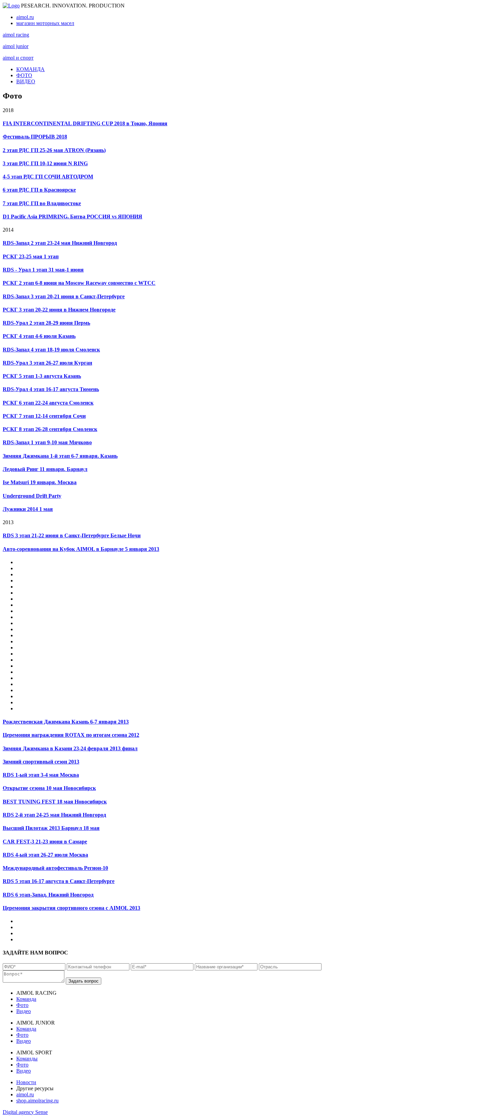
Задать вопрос (83, 981)
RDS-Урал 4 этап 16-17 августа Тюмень (51, 389)
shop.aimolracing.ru (37, 1100)
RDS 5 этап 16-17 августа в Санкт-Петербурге (59, 881)
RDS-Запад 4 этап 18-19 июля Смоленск (51, 349)
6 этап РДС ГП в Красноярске (39, 190)
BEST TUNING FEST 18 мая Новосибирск (55, 801)
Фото (22, 1005)
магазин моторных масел (45, 23)
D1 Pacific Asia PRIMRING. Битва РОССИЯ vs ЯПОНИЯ (72, 216)
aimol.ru (25, 17)
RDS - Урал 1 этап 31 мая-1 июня (43, 270)
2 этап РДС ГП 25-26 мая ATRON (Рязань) (54, 150)
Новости (26, 1082)
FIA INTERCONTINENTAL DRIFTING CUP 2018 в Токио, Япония (85, 123)
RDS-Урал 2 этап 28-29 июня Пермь (46, 323)
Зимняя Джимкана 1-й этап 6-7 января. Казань (60, 456)
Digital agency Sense (25, 1112)
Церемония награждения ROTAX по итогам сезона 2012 (71, 735)
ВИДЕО (25, 81)
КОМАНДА (30, 69)
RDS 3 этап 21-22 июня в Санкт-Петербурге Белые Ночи (72, 535)
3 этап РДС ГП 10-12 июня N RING (45, 163)
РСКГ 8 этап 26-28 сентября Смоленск (50, 429)
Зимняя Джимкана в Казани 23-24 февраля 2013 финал (70, 748)
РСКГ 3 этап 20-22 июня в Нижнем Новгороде (59, 310)
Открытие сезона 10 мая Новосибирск (49, 788)
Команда (26, 999)
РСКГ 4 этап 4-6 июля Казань (39, 336)
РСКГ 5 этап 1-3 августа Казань (42, 376)
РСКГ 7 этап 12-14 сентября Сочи (44, 416)
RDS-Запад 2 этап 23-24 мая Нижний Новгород (60, 243)
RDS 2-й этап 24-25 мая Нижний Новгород (54, 815)
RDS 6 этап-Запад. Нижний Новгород (48, 895)
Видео (23, 1011)
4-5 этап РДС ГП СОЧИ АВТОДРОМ (48, 176)
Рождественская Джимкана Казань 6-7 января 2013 (66, 722)
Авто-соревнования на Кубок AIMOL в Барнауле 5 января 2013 (81, 549)
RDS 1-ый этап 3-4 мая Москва (41, 775)
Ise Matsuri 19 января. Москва (40, 482)
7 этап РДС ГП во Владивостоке (42, 203)
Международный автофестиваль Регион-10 (55, 868)
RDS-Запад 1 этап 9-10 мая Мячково (47, 442)
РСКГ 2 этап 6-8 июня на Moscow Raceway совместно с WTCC (79, 283)
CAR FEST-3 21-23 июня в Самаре (45, 841)
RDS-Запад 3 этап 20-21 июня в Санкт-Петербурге (64, 296)
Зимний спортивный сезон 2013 (41, 762)
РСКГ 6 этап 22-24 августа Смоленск (48, 403)
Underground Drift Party (32, 496)
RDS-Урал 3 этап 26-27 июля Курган (47, 363)
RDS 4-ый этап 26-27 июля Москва (45, 855)
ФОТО (24, 75)
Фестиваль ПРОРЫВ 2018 (35, 136)
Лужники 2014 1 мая (28, 509)
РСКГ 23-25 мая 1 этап (31, 256)
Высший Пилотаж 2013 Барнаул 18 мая (51, 828)
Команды (27, 1058)
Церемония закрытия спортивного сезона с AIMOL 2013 (71, 908)
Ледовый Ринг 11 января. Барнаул (45, 469)
